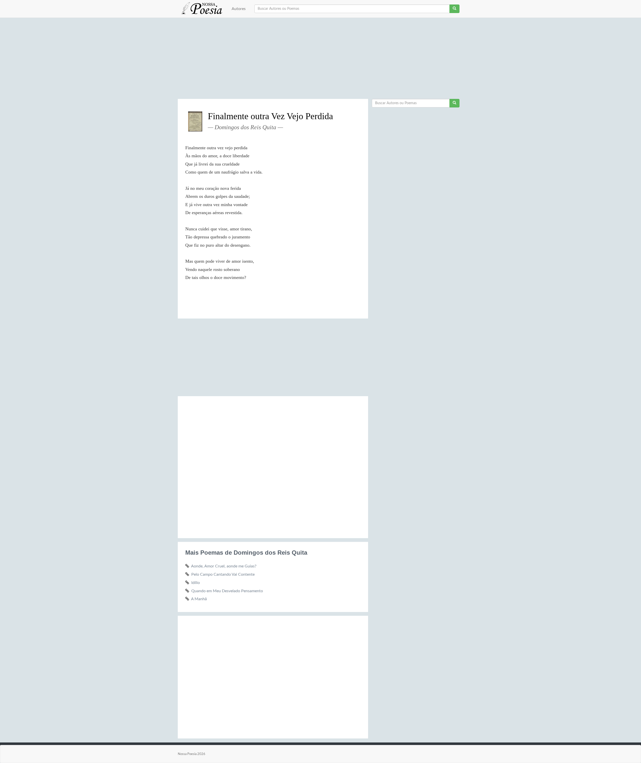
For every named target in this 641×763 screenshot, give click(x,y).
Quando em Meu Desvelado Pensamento (227, 591)
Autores (239, 9)
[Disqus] (273, 466)
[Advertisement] (320, 60)
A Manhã (199, 599)
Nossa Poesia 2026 (191, 754)
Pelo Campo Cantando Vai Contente (223, 574)
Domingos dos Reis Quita (245, 127)
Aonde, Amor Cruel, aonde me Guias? (223, 566)
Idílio (195, 583)
